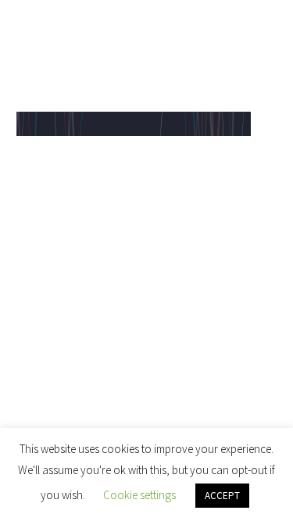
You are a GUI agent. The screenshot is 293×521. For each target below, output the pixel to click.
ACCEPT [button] (222, 495)
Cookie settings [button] (139, 494)
